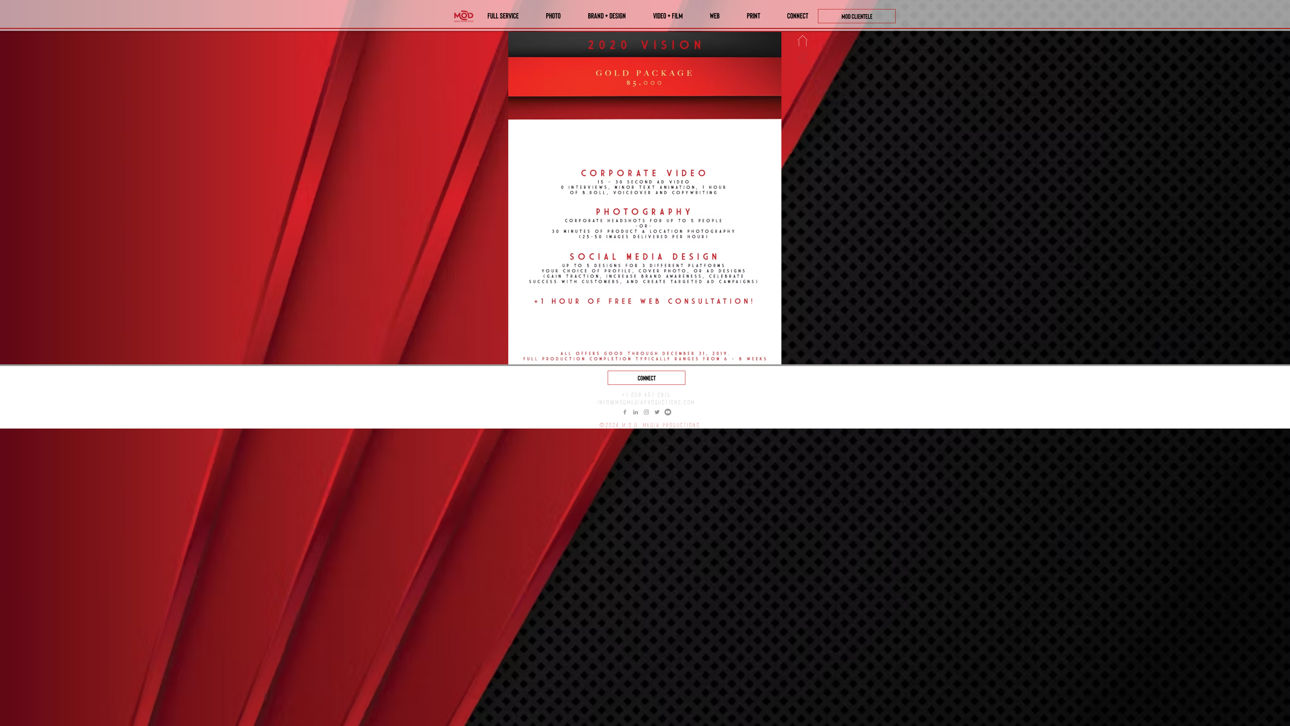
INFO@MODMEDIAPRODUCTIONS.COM (647, 402)
